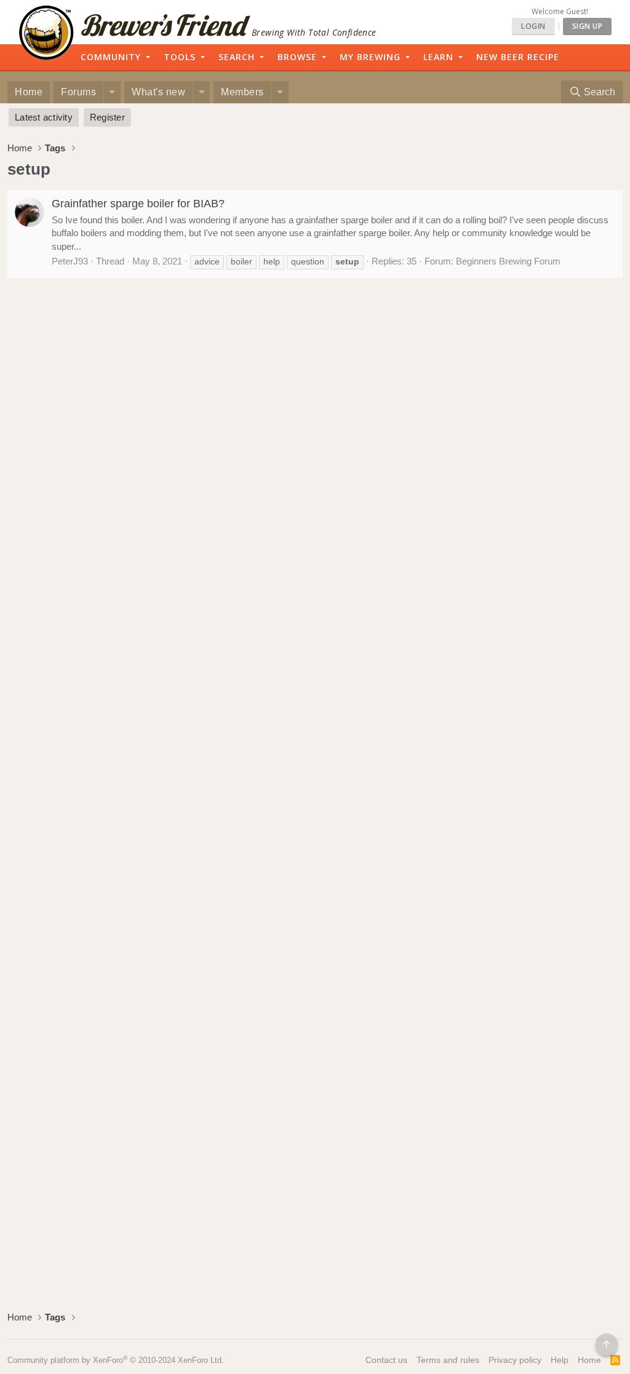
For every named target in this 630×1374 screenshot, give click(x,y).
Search (236, 57)
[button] (112, 92)
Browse (297, 57)
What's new (158, 92)
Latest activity (44, 117)
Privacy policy (514, 1360)
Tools (180, 57)
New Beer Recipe (517, 57)
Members (242, 92)
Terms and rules (448, 1360)
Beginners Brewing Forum (508, 261)
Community (111, 57)
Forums (78, 92)
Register (107, 117)
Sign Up (587, 26)
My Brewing (370, 57)
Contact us (386, 1360)
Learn (438, 57)
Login (533, 26)
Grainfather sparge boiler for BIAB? (138, 203)
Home (28, 92)
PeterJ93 (70, 261)
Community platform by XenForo (115, 1360)
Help (559, 1360)
